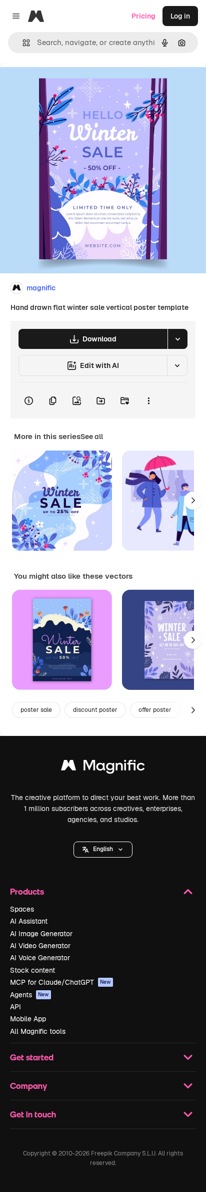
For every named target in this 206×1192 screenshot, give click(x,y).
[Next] (193, 501)
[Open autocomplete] (22, 43)
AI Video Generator (40, 945)
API (15, 1006)
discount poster (95, 710)
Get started (32, 1057)
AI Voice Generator (40, 957)
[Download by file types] (178, 339)
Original (64, 86)
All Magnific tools (38, 1031)
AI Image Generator (41, 933)
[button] (103, 850)
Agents (29, 994)
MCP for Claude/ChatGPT (60, 982)
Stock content (32, 970)
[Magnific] (103, 767)
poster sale (36, 710)
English (103, 849)
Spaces (22, 909)
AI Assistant (29, 921)
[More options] (148, 400)
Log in (180, 16)
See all (91, 436)
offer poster (155, 710)
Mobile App (28, 1018)
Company (28, 1085)
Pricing (144, 16)
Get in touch (33, 1114)
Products (27, 891)
